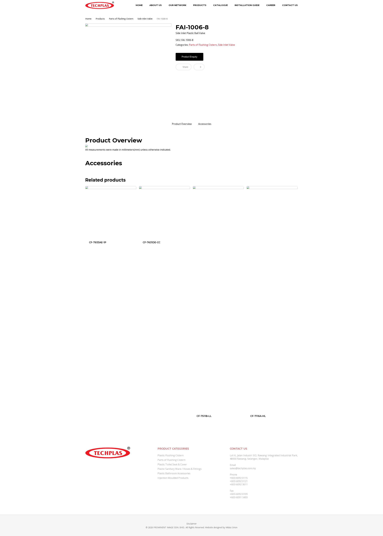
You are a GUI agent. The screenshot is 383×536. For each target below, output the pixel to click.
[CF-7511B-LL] (218, 298)
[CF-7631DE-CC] (164, 211)
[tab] (182, 124)
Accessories (204, 124)
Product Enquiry (189, 56)
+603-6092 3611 (239, 484)
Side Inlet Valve (144, 18)
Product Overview (182, 124)
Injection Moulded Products (173, 478)
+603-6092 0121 (239, 481)
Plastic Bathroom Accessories (174, 473)
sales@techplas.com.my (243, 468)
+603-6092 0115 (239, 478)
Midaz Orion (231, 527)
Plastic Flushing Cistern (171, 455)
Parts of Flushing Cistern (121, 18)
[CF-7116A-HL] (272, 298)
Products (100, 18)
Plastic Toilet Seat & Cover (172, 464)
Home (88, 18)
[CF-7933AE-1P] (110, 211)
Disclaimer (191, 523)
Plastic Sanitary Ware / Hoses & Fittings (180, 469)
